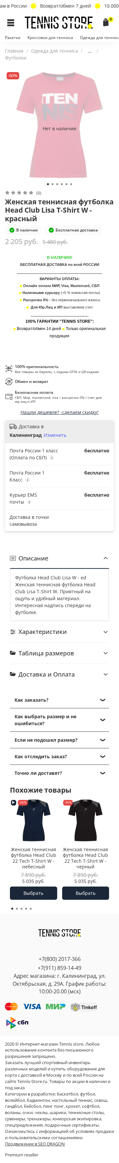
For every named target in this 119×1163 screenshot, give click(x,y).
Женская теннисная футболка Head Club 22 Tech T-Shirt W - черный (85, 858)
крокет (73, 1106)
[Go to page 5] (31, 909)
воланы (12, 1112)
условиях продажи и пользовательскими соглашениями (59, 1135)
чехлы (41, 1112)
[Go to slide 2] (53, 184)
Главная (14, 51)
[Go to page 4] (26, 909)
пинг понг (53, 1106)
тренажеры (39, 1119)
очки (27, 1112)
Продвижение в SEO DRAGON (35, 1144)
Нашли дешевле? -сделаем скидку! (59, 412)
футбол (87, 1094)
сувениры (15, 1119)
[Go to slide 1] (48, 184)
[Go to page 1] (12, 909)
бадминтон (38, 1100)
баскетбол (67, 1094)
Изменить (55, 435)
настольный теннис (72, 1100)
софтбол (90, 1106)
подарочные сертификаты (72, 1125)
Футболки (15, 58)
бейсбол (32, 1106)
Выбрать (33, 893)
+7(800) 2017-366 (60, 959)
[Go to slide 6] (71, 184)
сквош (100, 1100)
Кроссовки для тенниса (50, 37)
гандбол (13, 1106)
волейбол (15, 1100)
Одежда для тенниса (54, 51)
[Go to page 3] (21, 909)
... (90, 51)
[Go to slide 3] (57, 184)
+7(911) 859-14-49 (59, 968)
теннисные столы (86, 1112)
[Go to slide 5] (66, 184)
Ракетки (12, 37)
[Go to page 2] (17, 909)
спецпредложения (24, 1125)
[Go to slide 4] (62, 184)
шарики (58, 1112)
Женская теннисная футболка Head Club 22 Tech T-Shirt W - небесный (33, 858)
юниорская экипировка (77, 1119)
